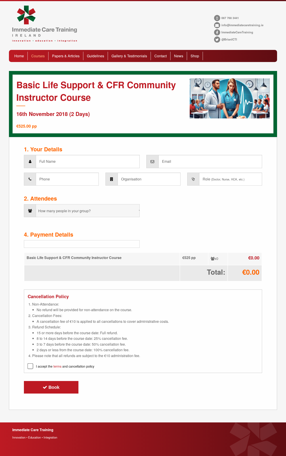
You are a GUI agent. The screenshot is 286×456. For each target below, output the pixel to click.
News (178, 55)
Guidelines (95, 55)
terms (57, 366)
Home (19, 55)
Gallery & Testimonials (129, 55)
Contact (160, 55)
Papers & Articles (66, 55)
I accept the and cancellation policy (65, 366)
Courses (38, 55)
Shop (195, 55)
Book (53, 387)
